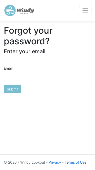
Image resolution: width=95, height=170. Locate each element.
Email (8, 68)
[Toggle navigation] (85, 10)
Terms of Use (75, 162)
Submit (12, 89)
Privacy (55, 162)
